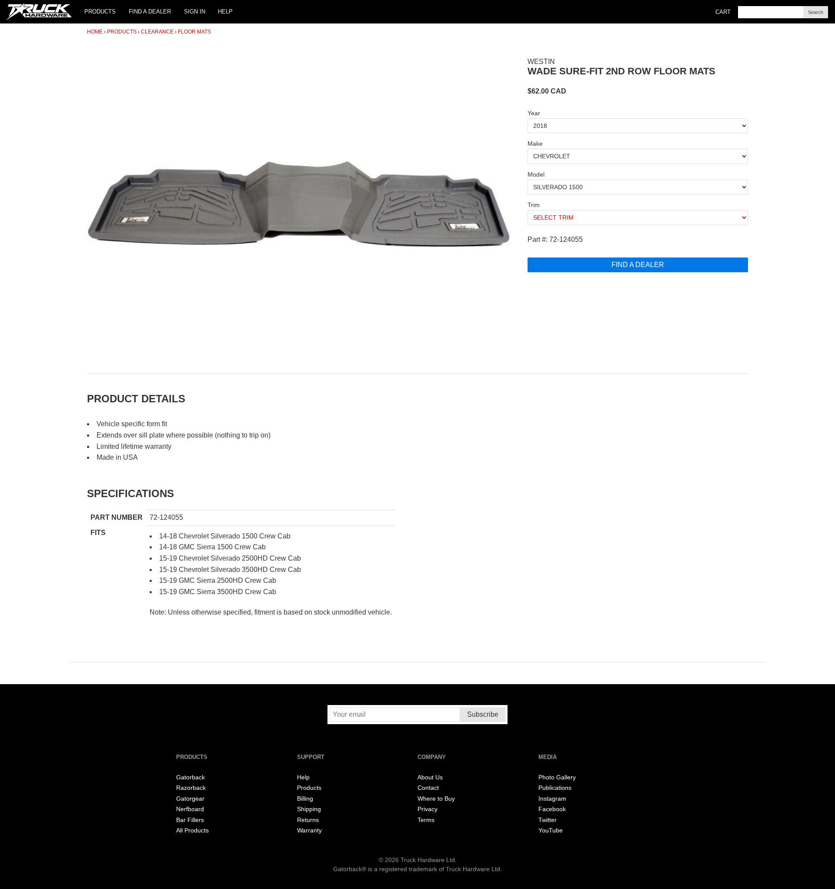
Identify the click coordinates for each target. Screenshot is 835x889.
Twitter (547, 820)
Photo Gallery (557, 777)
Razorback (191, 788)
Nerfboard (190, 809)
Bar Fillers (190, 820)
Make (535, 143)
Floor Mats (194, 32)
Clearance (157, 32)
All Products (192, 830)
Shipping (309, 809)
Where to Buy (436, 798)
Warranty (309, 830)
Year (534, 113)
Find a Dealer (150, 11)
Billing (305, 798)
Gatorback (190, 777)
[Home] (38, 11)
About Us (430, 777)
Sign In (194, 11)
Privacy (428, 809)
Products (100, 11)
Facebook (552, 809)
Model (536, 174)
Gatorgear (190, 798)
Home (95, 32)
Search (815, 12)
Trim (534, 204)
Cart (723, 12)
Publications (554, 788)
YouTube (550, 830)
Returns (308, 820)
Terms (426, 820)
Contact (428, 788)
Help (225, 11)
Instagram (552, 798)
